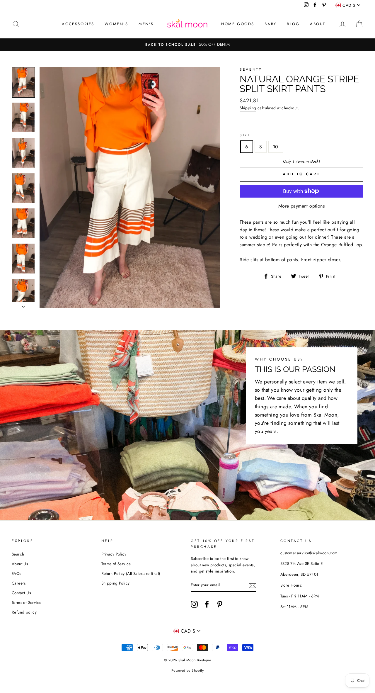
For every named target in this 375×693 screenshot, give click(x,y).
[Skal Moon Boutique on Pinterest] (219, 604)
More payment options (301, 206)
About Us (20, 564)
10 (275, 146)
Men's (146, 24)
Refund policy (24, 612)
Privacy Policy (114, 554)
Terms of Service (26, 602)
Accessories (78, 24)
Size (245, 135)
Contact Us (21, 593)
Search (18, 554)
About (317, 24)
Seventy (251, 69)
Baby (270, 24)
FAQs (16, 573)
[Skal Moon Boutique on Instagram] (194, 604)
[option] (187, 44)
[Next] (23, 305)
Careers (19, 583)
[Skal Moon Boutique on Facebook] (206, 604)
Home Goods (237, 24)
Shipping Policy (115, 583)
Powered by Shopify (187, 670)
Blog (293, 24)
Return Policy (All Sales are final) (130, 573)
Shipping (248, 108)
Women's (116, 24)
